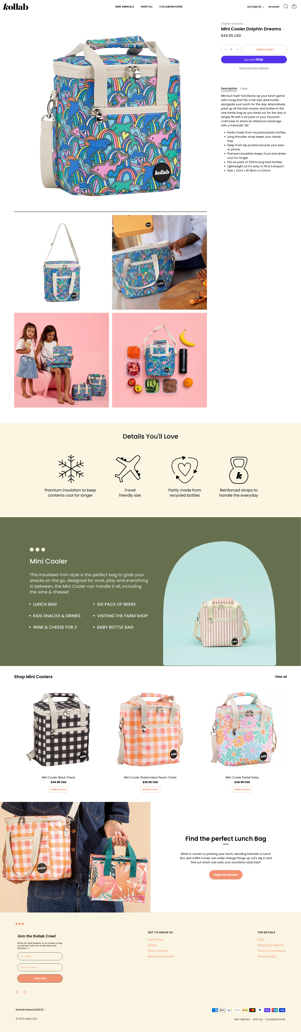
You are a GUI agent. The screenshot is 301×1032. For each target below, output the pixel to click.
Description (229, 88)
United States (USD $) (29, 1009)
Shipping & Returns (271, 945)
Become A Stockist (161, 956)
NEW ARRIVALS (124, 6)
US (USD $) (254, 6)
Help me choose (226, 875)
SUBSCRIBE (40, 978)
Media (152, 945)
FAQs (261, 939)
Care (243, 88)
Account (273, 6)
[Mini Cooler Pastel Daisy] (242, 729)
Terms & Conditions (271, 951)
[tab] (230, 88)
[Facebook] (17, 992)
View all (281, 677)
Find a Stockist (158, 951)
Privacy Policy (267, 956)
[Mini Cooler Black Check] (58, 729)
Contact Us (156, 939)
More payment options (254, 68)
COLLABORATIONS (170, 6)
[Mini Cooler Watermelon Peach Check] (150, 729)
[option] (150, 470)
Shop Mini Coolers (33, 677)
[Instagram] (24, 992)
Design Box (56, 1018)
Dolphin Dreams (232, 24)
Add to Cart (265, 49)
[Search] (286, 6)
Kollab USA (31, 1018)
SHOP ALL (147, 6)
